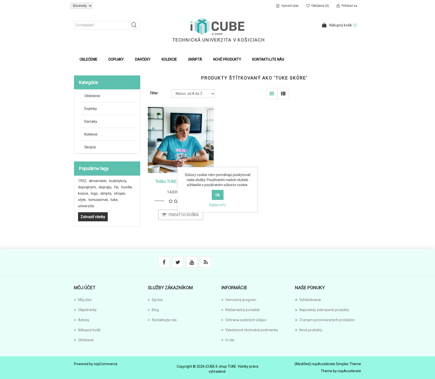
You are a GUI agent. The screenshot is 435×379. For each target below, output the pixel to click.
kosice (83, 193)
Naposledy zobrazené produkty (324, 310)
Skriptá (90, 147)
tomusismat (98, 200)
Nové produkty (227, 59)
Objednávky (87, 310)
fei (116, 187)
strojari (120, 193)
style (82, 200)
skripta (106, 193)
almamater (98, 181)
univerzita (86, 206)
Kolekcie (90, 134)
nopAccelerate (349, 371)
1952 (82, 181)
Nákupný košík (89, 330)
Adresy (83, 320)
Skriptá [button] (195, 59)
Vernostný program (240, 300)
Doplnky (90, 109)
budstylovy (118, 181)
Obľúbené (86, 340)
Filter (154, 93)
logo (94, 193)
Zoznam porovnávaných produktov (327, 320)
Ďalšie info (217, 205)
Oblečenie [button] (88, 59)
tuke (114, 200)
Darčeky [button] (143, 59)
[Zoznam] (283, 93)
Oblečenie (92, 96)
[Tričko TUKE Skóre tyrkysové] (181, 140)
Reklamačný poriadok (242, 310)
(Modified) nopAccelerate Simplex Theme (328, 364)
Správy (157, 300)
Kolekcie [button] (169, 59)
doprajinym (87, 187)
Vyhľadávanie (310, 300)
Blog (155, 310)
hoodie (127, 187)
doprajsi (105, 187)
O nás (229, 340)
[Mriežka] (271, 93)
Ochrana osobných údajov (245, 320)
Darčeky (90, 121)
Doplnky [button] (116, 59)
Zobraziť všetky (93, 217)
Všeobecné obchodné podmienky (251, 330)
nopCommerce (106, 364)
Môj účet (85, 300)
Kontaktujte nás (268, 59)
